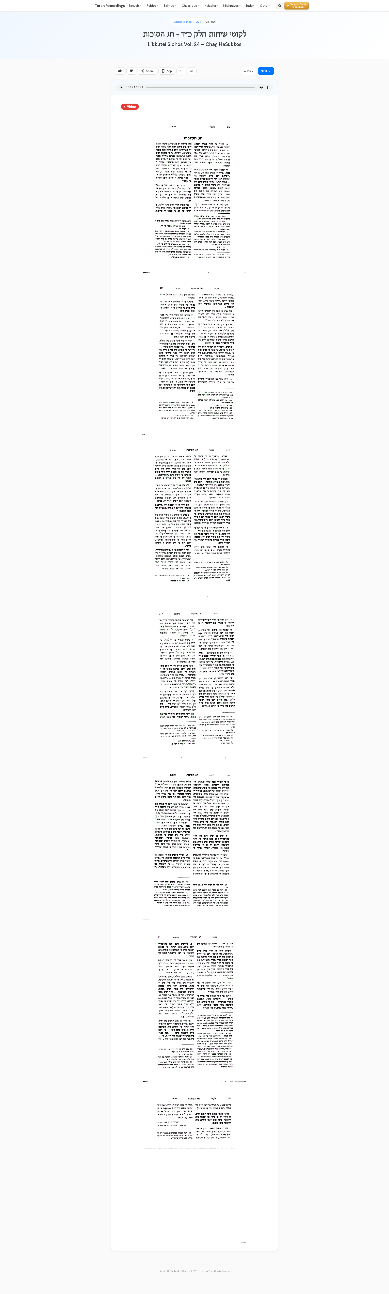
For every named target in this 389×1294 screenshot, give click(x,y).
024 (198, 22)
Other (265, 6)
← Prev (248, 71)
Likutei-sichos (183, 22)
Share (150, 71)
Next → (266, 71)
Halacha (211, 6)
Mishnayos (231, 6)
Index (250, 6)
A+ (191, 71)
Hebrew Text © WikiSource (214, 1271)
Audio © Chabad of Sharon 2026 (178, 1271)
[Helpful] (120, 71)
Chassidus (190, 6)
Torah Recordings (110, 5)
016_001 (210, 22)
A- (181, 71)
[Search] (279, 5)
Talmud (170, 6)
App (169, 71)
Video (131, 107)
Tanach (134, 6)
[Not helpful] (131, 71)
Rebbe (152, 6)
